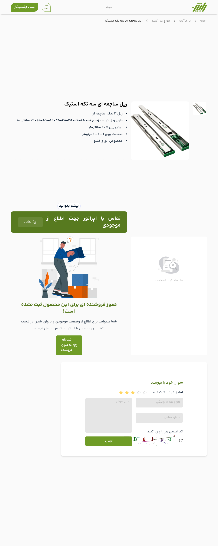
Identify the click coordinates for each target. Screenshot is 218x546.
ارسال (108, 441)
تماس (28, 222)
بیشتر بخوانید (69, 206)
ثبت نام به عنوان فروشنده (66, 345)
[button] (169, 264)
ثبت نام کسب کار (24, 7)
